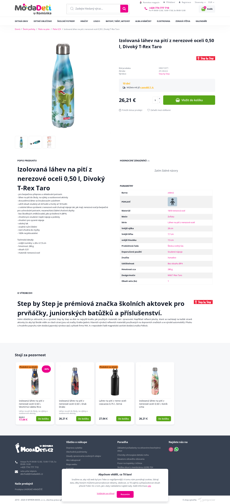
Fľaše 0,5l (57, 29)
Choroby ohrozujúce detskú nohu (133, 454)
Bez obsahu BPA (175, 263)
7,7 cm (171, 234)
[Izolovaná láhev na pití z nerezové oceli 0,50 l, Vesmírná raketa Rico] (35, 393)
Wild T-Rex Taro (175, 275)
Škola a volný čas (175, 245)
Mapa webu (71, 464)
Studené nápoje (175, 251)
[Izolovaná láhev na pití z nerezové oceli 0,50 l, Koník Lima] (155, 393)
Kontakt (70, 468)
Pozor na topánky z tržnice (130, 463)
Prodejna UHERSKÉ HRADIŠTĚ (28, 489)
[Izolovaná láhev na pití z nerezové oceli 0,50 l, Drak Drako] (75, 393)
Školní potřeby (29, 29)
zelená (171, 192)
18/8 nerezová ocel (176, 210)
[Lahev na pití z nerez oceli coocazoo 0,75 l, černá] (115, 393)
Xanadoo (172, 257)
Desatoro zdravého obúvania (131, 459)
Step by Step (164, 73)
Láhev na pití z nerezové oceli (181, 222)
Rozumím (125, 494)
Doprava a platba (74, 447)
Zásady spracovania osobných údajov (83, 456)
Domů (17, 29)
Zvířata (171, 216)
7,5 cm (171, 240)
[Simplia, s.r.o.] (206, 499)
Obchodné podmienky (76, 451)
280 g (170, 269)
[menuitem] (149, 2)
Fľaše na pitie (44, 29)
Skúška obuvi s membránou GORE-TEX (135, 467)
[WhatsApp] (176, 449)
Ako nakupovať (73, 460)
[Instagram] (171, 449)
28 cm (170, 228)
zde (149, 485)
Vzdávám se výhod (105, 493)
